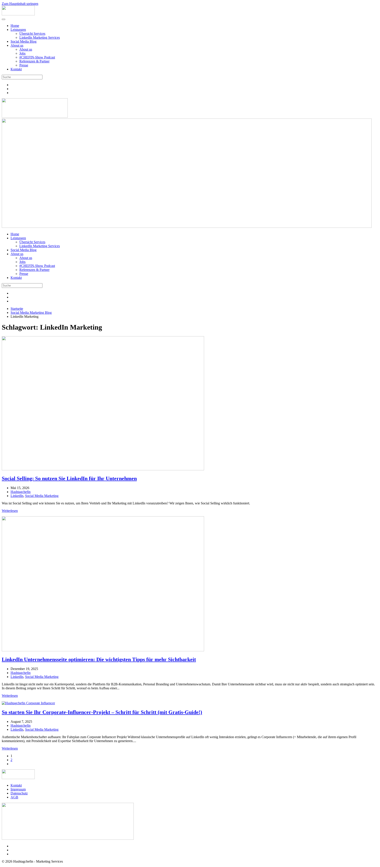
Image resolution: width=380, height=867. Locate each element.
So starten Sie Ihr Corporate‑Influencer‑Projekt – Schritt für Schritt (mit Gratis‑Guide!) (102, 712)
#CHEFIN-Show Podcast (37, 57)
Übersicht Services (32, 33)
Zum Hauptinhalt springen (20, 3)
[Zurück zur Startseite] (18, 14)
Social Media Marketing (41, 496)
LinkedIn (17, 496)
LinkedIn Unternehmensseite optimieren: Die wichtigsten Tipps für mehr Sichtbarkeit (99, 659)
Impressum (18, 789)
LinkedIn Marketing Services (39, 37)
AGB (14, 797)
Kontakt (16, 69)
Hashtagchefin (21, 492)
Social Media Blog (24, 41)
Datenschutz (19, 793)
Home (15, 25)
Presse (23, 65)
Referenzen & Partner (34, 61)
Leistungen (18, 29)
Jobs (22, 53)
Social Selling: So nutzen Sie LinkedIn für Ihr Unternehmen (69, 478)
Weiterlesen (10, 511)
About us (17, 45)
